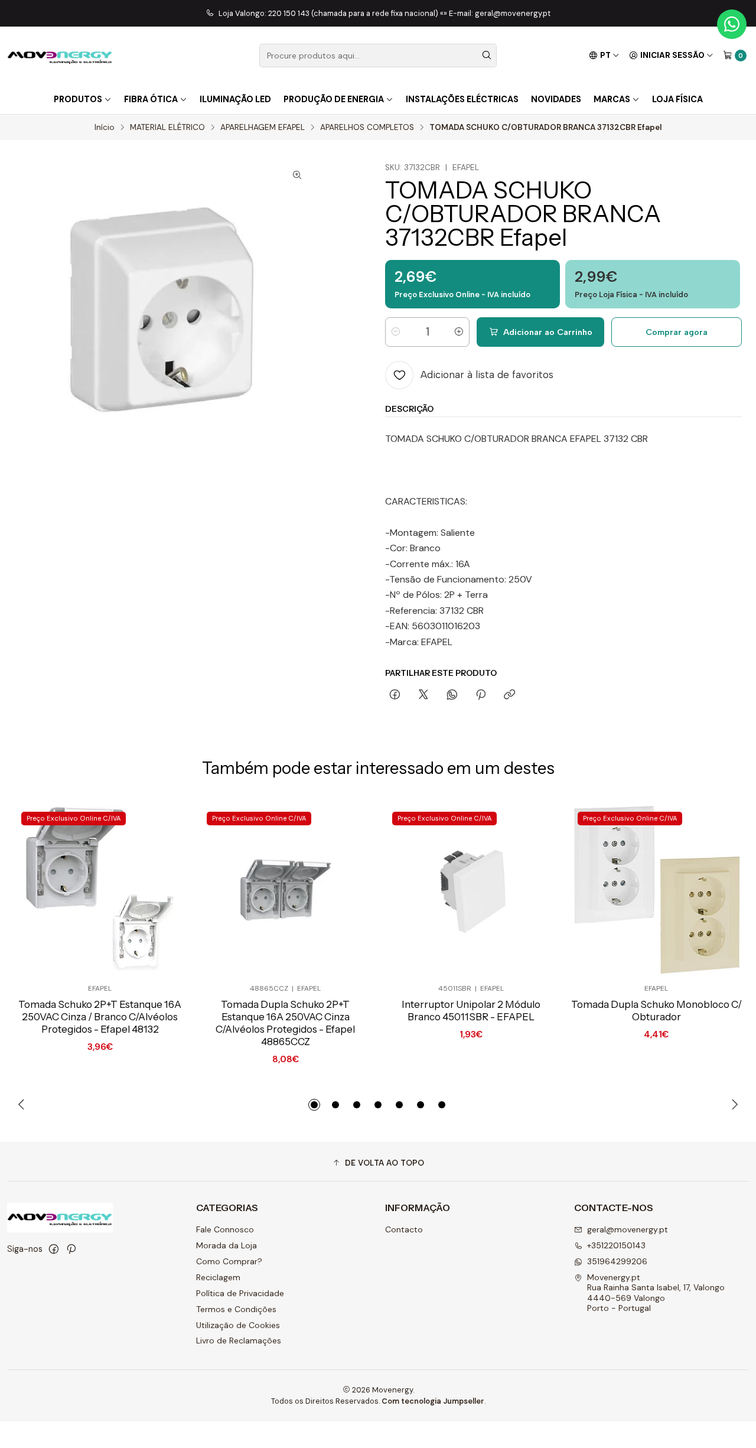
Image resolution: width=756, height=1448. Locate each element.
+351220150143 (616, 1245)
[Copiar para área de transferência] (509, 695)
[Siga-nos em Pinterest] (71, 1249)
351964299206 (617, 1261)
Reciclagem (218, 1277)
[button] (314, 1105)
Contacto (404, 1229)
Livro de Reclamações (238, 1340)
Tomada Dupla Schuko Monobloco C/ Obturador (656, 1010)
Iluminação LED (235, 99)
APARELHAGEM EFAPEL (262, 127)
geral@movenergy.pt (627, 1229)
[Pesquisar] (487, 55)
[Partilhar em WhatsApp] (452, 695)
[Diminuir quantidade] (396, 332)
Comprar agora (677, 332)
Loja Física (677, 99)
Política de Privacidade (240, 1293)
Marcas (612, 99)
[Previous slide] (23, 1105)
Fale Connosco (225, 1229)
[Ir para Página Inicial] (60, 55)
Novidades (556, 99)
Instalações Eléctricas (462, 99)
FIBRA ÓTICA (151, 99)
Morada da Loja (226, 1245)
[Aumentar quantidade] (459, 332)
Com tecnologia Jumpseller (433, 1401)
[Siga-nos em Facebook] (54, 1249)
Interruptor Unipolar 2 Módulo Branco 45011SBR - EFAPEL (471, 1010)
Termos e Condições (236, 1309)
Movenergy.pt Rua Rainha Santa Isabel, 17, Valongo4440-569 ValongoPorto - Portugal (656, 1293)
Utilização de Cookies (238, 1325)
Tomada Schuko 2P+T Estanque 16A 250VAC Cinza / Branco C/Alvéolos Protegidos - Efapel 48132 (99, 1016)
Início (104, 127)
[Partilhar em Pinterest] (481, 695)
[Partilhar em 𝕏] (423, 695)
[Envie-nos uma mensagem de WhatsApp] (732, 24)
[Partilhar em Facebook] (395, 695)
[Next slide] (733, 1105)
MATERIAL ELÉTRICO (167, 127)
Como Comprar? (229, 1261)
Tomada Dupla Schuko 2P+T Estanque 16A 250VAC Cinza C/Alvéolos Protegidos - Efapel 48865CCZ (285, 1022)
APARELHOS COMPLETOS (367, 127)
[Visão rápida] (157, 890)
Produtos (78, 99)
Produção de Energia (334, 99)
